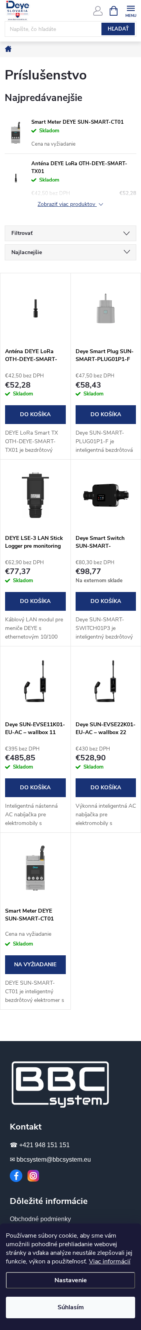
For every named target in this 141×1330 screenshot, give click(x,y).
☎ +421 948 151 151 (40, 1145)
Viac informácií (109, 1261)
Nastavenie (70, 1280)
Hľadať (118, 28)
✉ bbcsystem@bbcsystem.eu (50, 1159)
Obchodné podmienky (40, 1219)
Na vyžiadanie (35, 964)
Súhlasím (71, 1307)
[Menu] (130, 10)
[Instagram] (33, 1175)
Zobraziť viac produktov (67, 204)
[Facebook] (16, 1175)
